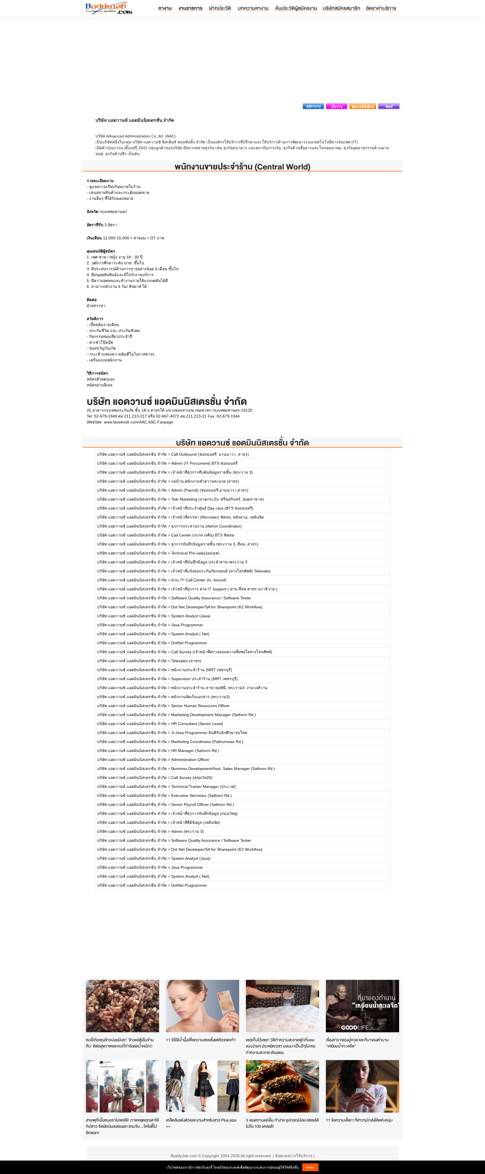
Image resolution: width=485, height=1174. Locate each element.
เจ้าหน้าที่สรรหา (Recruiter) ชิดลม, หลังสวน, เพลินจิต (217, 517)
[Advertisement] (242, 61)
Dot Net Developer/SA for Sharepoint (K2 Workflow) (216, 607)
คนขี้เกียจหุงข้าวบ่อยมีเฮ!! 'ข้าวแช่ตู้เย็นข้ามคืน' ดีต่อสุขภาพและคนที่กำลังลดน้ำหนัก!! (120, 1043)
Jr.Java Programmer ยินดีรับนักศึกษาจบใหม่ (209, 732)
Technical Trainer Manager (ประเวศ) (203, 786)
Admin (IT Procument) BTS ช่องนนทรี (204, 463)
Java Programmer (187, 625)
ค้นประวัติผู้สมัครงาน (296, 8)
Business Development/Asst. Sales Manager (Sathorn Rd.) (223, 768)
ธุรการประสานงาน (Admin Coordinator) (206, 526)
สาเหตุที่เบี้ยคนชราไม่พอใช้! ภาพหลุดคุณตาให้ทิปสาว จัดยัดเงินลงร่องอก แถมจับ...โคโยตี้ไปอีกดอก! (122, 1126)
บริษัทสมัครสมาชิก (341, 8)
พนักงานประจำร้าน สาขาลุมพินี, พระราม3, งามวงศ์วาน (219, 687)
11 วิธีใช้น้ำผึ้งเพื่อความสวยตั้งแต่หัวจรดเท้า (200, 1040)
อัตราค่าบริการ (381, 8)
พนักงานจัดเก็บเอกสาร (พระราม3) (200, 696)
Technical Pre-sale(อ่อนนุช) (195, 553)
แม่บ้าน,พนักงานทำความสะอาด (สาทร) (205, 481)
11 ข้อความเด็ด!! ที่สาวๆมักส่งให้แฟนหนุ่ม (359, 1120)
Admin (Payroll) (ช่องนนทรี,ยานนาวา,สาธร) (209, 490)
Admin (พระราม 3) (187, 831)
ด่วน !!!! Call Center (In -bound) (199, 580)
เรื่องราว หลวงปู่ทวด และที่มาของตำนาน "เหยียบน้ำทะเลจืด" (357, 1043)
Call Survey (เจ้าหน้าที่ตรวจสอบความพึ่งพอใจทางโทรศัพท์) (221, 652)
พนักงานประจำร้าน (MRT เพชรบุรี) (201, 670)
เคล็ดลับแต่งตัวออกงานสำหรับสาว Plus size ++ (201, 1123)
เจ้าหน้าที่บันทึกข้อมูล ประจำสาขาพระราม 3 (209, 562)
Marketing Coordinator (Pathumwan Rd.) (207, 741)
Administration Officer (190, 759)
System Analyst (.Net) (190, 634)
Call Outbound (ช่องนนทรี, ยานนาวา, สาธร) (210, 454)
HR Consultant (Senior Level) (197, 723)
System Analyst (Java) (191, 616)
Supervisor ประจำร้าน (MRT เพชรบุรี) (204, 679)
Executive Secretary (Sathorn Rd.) (201, 795)
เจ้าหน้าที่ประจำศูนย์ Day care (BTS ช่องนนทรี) (212, 508)
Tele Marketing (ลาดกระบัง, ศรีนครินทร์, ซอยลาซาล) (217, 499)
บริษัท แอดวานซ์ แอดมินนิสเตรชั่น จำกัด (242, 442)
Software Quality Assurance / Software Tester (211, 598)
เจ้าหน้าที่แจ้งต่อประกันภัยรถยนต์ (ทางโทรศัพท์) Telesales (221, 571)
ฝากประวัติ (220, 8)
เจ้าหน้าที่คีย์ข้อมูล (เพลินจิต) (195, 822)
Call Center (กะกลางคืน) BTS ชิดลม (202, 535)
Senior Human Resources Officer (200, 705)
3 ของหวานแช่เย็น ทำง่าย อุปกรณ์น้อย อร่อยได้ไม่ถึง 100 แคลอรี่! (282, 1123)
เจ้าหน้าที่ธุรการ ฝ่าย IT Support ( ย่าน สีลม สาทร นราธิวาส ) (224, 589)
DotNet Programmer (189, 643)
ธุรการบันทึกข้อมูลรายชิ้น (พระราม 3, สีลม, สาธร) (214, 544)
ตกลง (310, 1167)
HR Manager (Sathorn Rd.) (195, 750)
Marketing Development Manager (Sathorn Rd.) (213, 714)
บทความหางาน (253, 8)
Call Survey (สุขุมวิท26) (191, 777)
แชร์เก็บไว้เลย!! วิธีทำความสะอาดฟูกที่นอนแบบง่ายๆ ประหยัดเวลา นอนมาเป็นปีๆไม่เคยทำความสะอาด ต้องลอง (280, 1046)
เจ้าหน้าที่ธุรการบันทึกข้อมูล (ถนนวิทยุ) (204, 813)
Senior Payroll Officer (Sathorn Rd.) (202, 804)
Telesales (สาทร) (186, 661)
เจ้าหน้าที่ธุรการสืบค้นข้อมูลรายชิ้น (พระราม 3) (212, 472)
